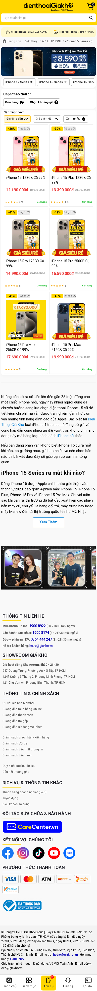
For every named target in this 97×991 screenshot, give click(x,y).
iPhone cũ (65, 436)
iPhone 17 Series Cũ (19, 82)
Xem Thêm (48, 522)
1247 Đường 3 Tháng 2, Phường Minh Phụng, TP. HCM (38, 676)
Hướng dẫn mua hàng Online (22, 709)
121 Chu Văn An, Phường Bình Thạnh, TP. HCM (33, 682)
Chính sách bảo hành (17, 755)
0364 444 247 (41, 639)
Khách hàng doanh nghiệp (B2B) (24, 792)
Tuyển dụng (10, 798)
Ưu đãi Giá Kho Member (18, 703)
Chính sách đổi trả (15, 743)
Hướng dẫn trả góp (15, 721)
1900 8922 (37, 626)
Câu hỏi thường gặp (15, 772)
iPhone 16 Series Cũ (53, 82)
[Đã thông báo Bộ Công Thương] (22, 905)
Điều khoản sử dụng (16, 804)
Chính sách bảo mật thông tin (22, 749)
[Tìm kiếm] (91, 18)
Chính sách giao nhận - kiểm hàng (25, 737)
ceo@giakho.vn (12, 968)
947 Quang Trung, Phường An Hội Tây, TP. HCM (34, 670)
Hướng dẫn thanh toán (17, 715)
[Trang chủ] (48, 6)
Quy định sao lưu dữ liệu (18, 766)
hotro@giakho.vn (41, 646)
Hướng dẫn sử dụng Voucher (22, 727)
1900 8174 (40, 633)
